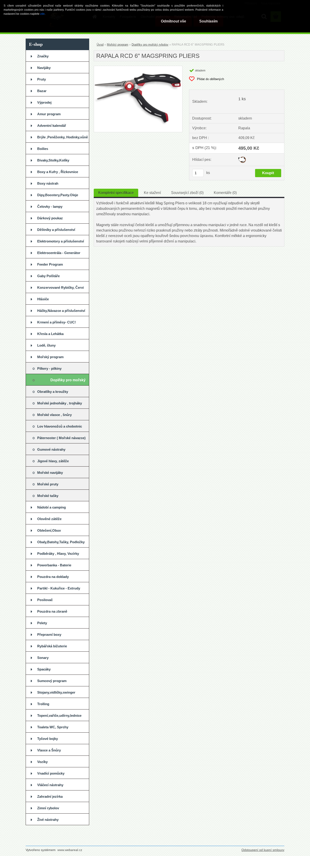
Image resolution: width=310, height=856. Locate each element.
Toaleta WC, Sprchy (52, 727)
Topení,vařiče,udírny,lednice (59, 715)
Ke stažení (152, 193)
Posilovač (45, 600)
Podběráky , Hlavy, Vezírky (58, 553)
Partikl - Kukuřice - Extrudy (58, 588)
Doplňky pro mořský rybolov (68, 382)
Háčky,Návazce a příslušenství (61, 311)
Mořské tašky (47, 496)
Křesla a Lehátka (50, 334)
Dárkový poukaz (50, 218)
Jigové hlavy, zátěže (53, 461)
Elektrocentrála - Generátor (58, 253)
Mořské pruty (47, 484)
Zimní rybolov (48, 808)
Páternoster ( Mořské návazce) (61, 438)
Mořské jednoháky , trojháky (59, 403)
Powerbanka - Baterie (54, 565)
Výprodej (44, 102)
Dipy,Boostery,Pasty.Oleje (57, 195)
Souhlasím (208, 21)
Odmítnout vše (173, 21)
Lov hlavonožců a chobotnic (59, 426)
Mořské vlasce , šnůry (54, 415)
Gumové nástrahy (51, 449)
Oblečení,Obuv (49, 530)
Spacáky (44, 669)
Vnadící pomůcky (50, 773)
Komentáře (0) (225, 193)
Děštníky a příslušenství (56, 230)
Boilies (42, 149)
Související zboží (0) (187, 193)
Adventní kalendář (51, 125)
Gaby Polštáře (48, 276)
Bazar (42, 91)
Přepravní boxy (49, 634)
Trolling (43, 704)
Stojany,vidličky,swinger (56, 692)
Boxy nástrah (47, 183)
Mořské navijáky (50, 472)
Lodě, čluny (46, 345)
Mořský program (50, 357)
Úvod (100, 44)
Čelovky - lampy (49, 206)
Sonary (43, 658)
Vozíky (42, 762)
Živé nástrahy (48, 820)
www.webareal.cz (69, 850)
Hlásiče (43, 299)
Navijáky (44, 68)
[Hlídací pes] (242, 158)
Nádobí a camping (51, 507)
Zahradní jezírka (50, 796)
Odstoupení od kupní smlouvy (262, 850)
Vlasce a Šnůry (49, 750)
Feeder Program (50, 264)
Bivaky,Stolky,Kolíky (53, 160)
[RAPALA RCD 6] (138, 68)
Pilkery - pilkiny (49, 368)
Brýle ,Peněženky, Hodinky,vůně (62, 137)
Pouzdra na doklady (53, 577)
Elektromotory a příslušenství (60, 241)
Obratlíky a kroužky (52, 392)
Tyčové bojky (47, 739)
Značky (43, 56)
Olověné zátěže (49, 519)
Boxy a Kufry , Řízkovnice (57, 172)
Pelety (42, 623)
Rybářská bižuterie (52, 646)
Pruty (41, 79)
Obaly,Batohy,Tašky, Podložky (61, 542)
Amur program (49, 114)
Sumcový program (51, 681)
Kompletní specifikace (116, 193)
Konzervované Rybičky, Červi (60, 287)
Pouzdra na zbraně (52, 611)
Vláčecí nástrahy (50, 785)
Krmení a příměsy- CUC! (56, 322)
